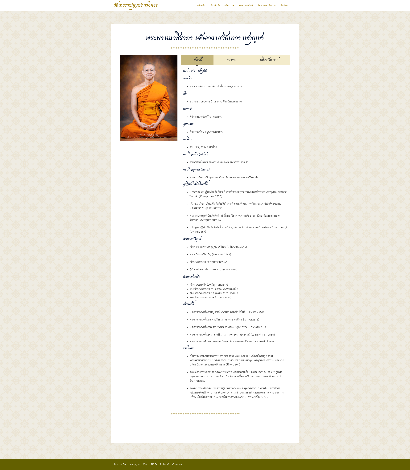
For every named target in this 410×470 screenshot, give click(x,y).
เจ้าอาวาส (229, 5)
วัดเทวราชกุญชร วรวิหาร (135, 5)
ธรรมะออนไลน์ (245, 5)
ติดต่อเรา (285, 5)
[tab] (197, 60)
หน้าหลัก (200, 5)
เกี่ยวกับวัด (215, 5)
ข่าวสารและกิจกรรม (266, 5)
